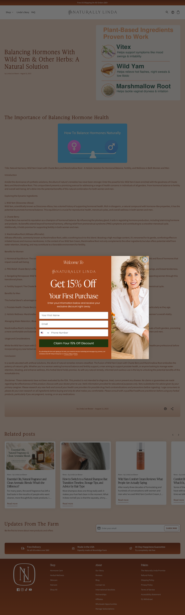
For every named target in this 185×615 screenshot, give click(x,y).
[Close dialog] (145, 259)
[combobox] (44, 332)
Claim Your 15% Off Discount (74, 343)
